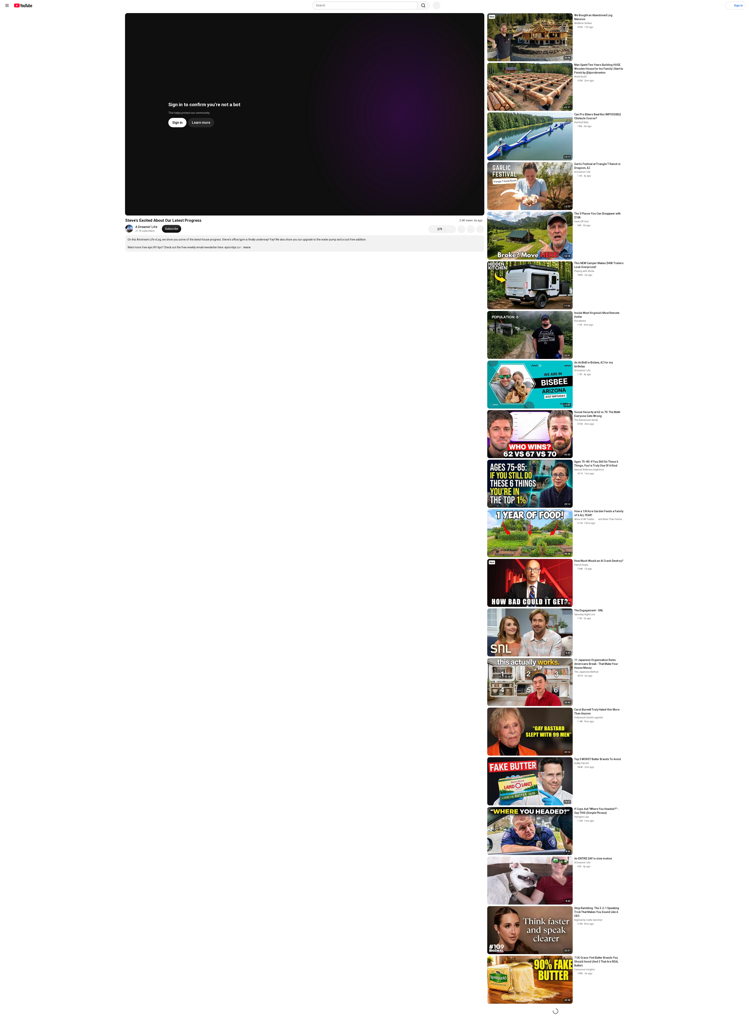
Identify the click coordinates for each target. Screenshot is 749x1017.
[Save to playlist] (471, 229)
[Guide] (7, 5)
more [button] (246, 247)
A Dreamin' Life (146, 227)
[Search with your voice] (436, 5)
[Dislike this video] (450, 229)
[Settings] (719, 5)
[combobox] (366, 5)
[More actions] (480, 229)
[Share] (461, 229)
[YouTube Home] (23, 5)
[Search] (423, 5)
